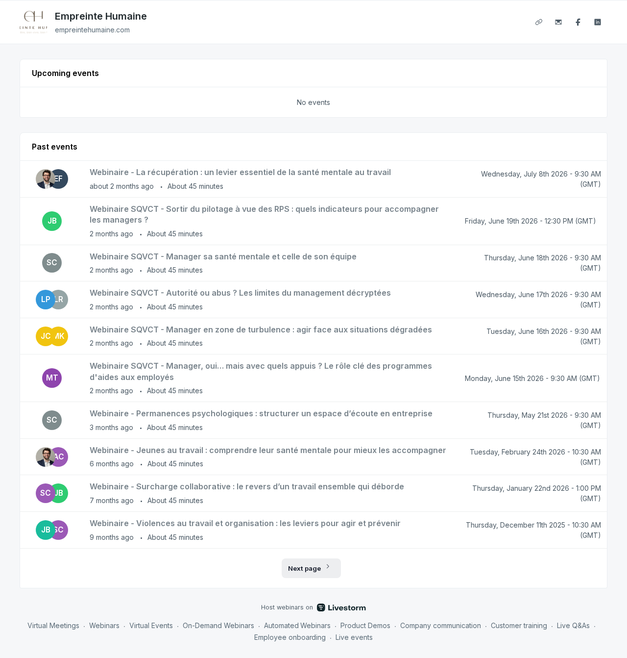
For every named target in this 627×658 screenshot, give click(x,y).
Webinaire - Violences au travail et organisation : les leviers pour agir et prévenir (245, 523)
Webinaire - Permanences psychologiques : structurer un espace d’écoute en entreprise (261, 413)
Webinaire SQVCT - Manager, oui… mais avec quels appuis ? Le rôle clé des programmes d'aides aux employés (261, 371)
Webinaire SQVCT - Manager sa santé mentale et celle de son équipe (223, 256)
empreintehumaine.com (92, 29)
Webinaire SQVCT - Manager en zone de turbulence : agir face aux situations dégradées (261, 329)
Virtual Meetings (53, 625)
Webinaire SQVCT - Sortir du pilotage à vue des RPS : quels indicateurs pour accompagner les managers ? (264, 214)
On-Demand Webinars (218, 625)
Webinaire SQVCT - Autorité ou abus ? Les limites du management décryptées (240, 293)
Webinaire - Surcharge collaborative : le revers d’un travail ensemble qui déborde (247, 486)
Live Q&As (573, 625)
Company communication (440, 625)
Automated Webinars (297, 625)
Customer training (519, 625)
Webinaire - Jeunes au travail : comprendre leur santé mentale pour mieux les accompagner (268, 450)
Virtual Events (151, 625)
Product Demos (365, 625)
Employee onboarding (290, 637)
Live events (354, 637)
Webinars (104, 625)
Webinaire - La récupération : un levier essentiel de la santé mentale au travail (240, 172)
